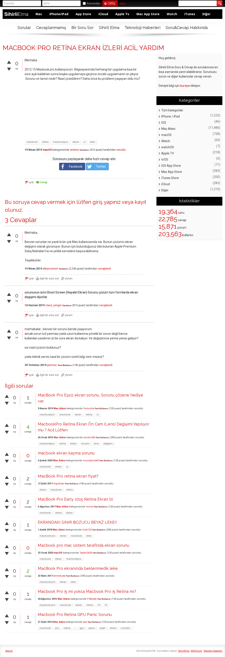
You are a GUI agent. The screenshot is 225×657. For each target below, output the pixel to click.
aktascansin (50, 268)
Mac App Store (148, 14)
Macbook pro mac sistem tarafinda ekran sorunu (83, 545)
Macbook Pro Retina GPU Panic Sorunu (75, 614)
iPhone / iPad (170, 116)
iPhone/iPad (58, 14)
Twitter (101, 166)
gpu (82, 628)
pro (57, 628)
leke (92, 142)
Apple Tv (122, 14)
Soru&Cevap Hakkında (187, 27)
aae (85, 622)
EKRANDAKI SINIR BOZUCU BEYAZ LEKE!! (77, 522)
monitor (125, 628)
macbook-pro (47, 535)
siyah (102, 628)
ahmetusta (59, 575)
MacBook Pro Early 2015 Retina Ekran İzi (75, 499)
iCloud (103, 14)
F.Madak (92, 598)
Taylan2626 (86, 552)
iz (84, 142)
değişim (108, 443)
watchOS (167, 147)
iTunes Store (170, 178)
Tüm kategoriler (172, 110)
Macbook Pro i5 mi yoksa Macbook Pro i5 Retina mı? (87, 591)
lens (96, 443)
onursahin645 (91, 460)
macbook (32, 142)
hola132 (86, 529)
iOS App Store (171, 165)
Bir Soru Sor (82, 27)
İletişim (9, 651)
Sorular (24, 27)
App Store (83, 14)
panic (92, 628)
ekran (76, 142)
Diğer (206, 14)
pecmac (52, 365)
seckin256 (89, 437)
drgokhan (58, 483)
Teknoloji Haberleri (142, 27)
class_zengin (53, 305)
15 (105, 605)
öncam (85, 443)
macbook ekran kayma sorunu (66, 453)
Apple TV (167, 153)
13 (98, 605)
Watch (172, 14)
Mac (39, 14)
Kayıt (123, 3)
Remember (93, 3)
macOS (47, 149)
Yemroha (88, 408)
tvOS (164, 159)
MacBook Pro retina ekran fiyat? (68, 476)
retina (45, 142)
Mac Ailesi (60, 408)
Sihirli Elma (109, 27)
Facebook (75, 166)
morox (89, 506)
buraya (185, 85)
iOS (163, 122)
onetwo (74, 149)
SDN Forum (196, 651)
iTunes (189, 14)
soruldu (121, 149)
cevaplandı (104, 268)
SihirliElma (183, 651)
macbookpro (60, 142)
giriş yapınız (107, 202)
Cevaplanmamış (51, 27)
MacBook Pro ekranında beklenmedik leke (78, 568)
